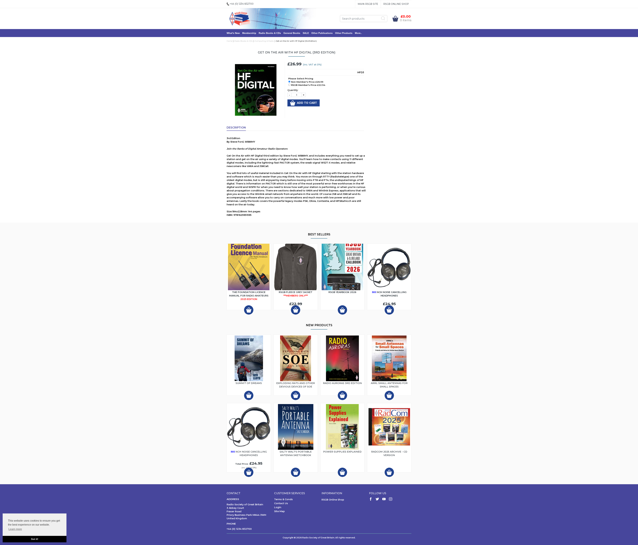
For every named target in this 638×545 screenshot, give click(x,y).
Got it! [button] (34, 539)
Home (229, 41)
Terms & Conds (283, 499)
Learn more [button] (15, 529)
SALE (306, 33)
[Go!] (383, 18)
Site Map (279, 511)
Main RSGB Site (368, 3)
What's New (233, 33)
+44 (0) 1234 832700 (239, 528)
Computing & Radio (264, 41)
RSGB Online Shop (396, 3)
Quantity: (292, 90)
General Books (291, 33)
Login (277, 507)
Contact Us (281, 503)
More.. (358, 33)
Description (236, 127)
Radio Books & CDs (270, 33)
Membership (249, 33)
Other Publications (322, 33)
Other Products (343, 33)
